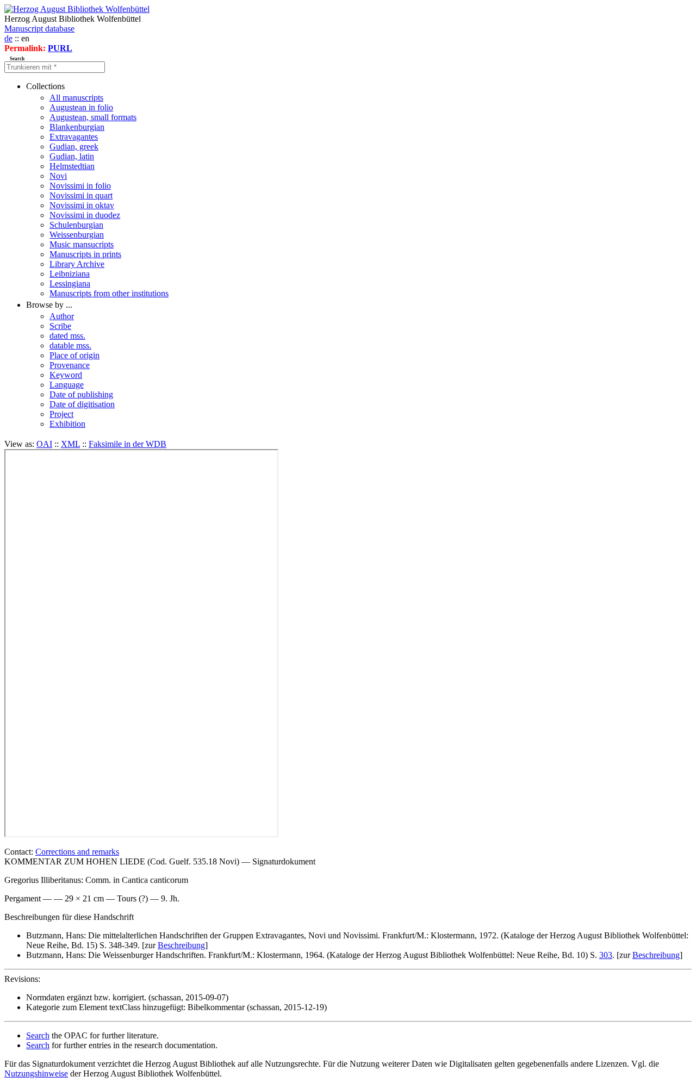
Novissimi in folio (80, 185)
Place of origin (74, 355)
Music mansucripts (81, 244)
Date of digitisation (82, 404)
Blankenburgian (76, 127)
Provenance (69, 365)
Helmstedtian (72, 166)
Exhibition (67, 423)
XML (70, 444)
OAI (44, 444)
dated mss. (67, 335)
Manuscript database (39, 28)
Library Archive (76, 264)
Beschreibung (181, 945)
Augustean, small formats (92, 117)
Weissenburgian (76, 234)
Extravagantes (73, 136)
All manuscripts (76, 97)
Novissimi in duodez (84, 215)
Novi (58, 175)
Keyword (65, 374)
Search (37, 1035)
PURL (60, 48)
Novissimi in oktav (81, 205)
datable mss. (70, 345)
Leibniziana (69, 273)
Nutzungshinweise (36, 1073)
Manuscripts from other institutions (109, 293)
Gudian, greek (73, 146)
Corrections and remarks (77, 851)
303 (605, 955)
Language (66, 384)
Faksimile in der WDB (127, 444)
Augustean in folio (81, 107)
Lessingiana (69, 283)
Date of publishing (81, 394)
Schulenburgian (76, 224)
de (8, 38)
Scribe (60, 326)
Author (61, 316)
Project (61, 414)
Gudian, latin (71, 156)
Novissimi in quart (81, 195)
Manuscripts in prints (85, 254)
